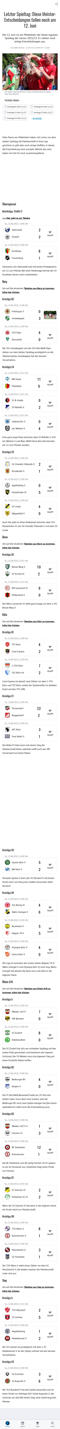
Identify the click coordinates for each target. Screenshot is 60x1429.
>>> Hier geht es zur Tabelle (16, 218)
